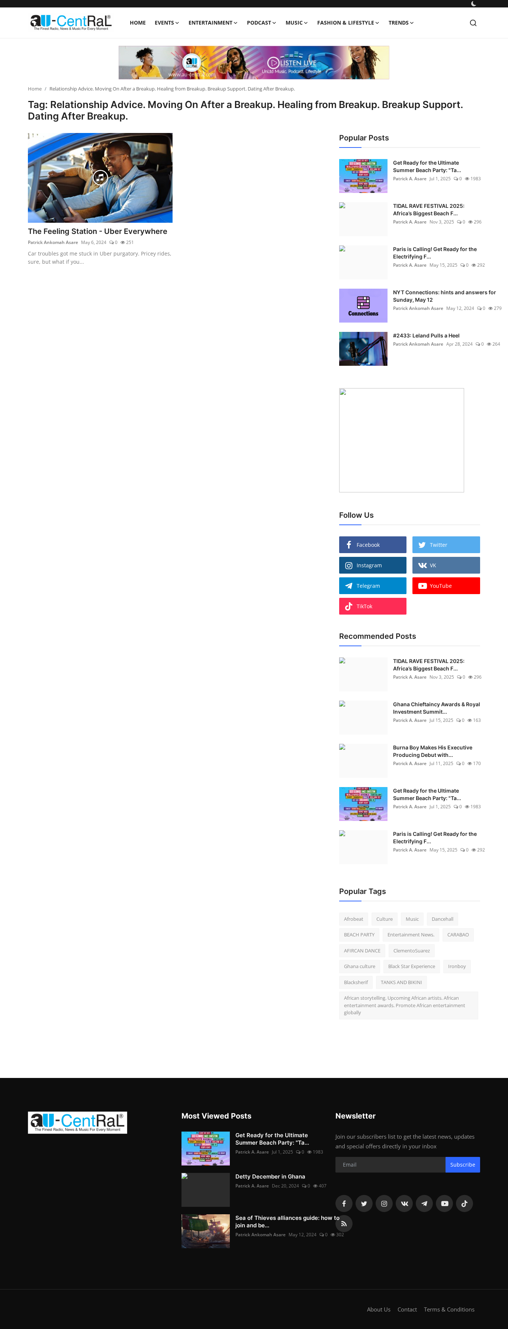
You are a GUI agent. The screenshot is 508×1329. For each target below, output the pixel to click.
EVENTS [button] (164, 22)
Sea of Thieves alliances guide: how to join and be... (287, 1221)
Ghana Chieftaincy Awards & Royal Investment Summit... (436, 708)
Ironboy (457, 966)
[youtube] (444, 1203)
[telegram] (424, 1203)
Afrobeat (353, 919)
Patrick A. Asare (410, 178)
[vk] (404, 1203)
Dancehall (442, 919)
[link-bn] (254, 62)
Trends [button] (399, 22)
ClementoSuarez (411, 950)
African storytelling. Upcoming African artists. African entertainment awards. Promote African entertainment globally (404, 1005)
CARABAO (458, 934)
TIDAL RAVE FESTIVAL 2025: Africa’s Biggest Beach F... (428, 209)
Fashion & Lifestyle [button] (345, 22)
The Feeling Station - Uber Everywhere (97, 231)
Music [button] (294, 22)
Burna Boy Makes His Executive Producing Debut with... (432, 751)
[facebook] (344, 1203)
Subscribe (462, 1164)
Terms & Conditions (449, 1309)
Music (412, 919)
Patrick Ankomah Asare (53, 242)
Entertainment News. (411, 934)
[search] (473, 23)
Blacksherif (356, 982)
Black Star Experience (411, 966)
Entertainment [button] (210, 22)
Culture (384, 919)
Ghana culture (359, 966)
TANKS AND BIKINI (401, 982)
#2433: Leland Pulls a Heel (426, 335)
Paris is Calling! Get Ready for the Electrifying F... (435, 253)
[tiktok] (464, 1203)
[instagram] (384, 1203)
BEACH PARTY (359, 934)
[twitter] (364, 1203)
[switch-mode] (473, 3)
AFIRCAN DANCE (362, 950)
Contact (407, 1309)
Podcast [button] (259, 22)
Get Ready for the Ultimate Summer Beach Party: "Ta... (427, 166)
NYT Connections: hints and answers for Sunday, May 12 (444, 296)
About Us (378, 1309)
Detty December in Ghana (270, 1176)
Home (138, 22)
